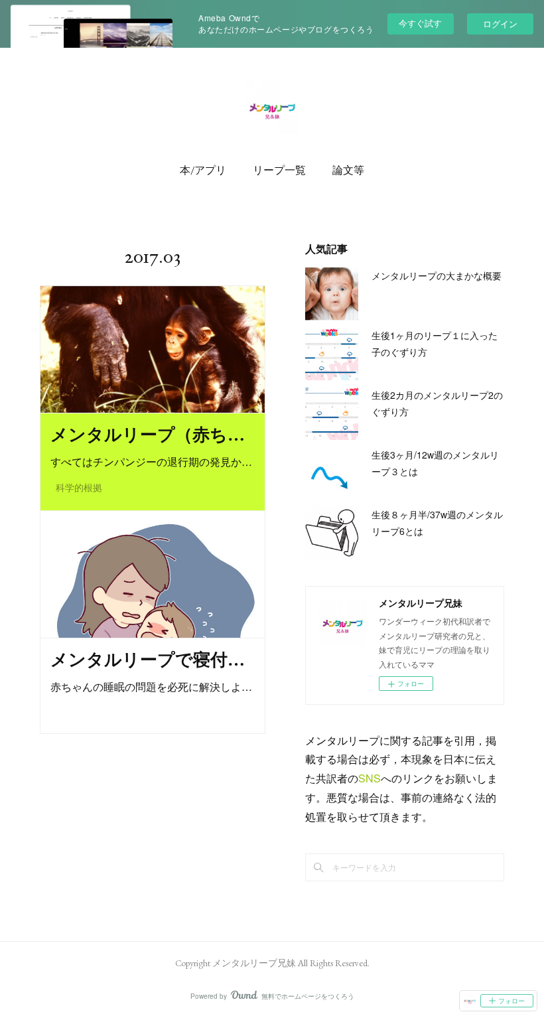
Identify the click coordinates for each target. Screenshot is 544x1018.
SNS (369, 778)
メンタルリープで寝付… (147, 659)
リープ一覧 (279, 170)
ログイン (500, 23)
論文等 (348, 170)
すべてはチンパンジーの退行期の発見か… (151, 461)
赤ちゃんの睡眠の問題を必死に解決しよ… (151, 686)
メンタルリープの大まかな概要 (437, 275)
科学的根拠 (79, 488)
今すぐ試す (420, 23)
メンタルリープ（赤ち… (147, 434)
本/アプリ (203, 170)
